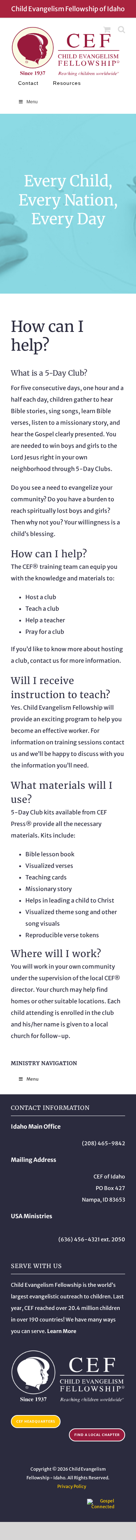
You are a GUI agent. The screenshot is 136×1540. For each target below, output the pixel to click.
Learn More (61, 1331)
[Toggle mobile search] (121, 29)
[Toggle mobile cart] (107, 29)
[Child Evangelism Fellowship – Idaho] (68, 1352)
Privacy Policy (71, 1486)
